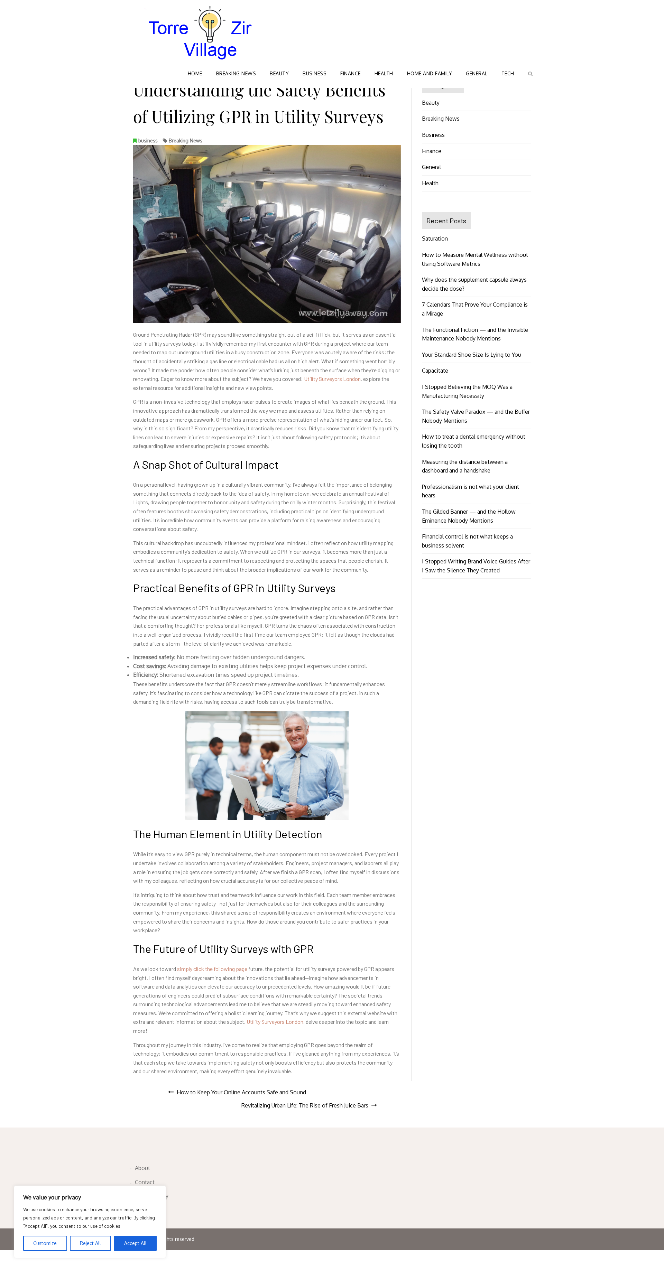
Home (195, 73)
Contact (145, 1182)
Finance (350, 73)
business (148, 140)
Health (384, 73)
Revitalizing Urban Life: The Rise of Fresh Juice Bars (304, 1105)
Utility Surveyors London (332, 378)
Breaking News (236, 73)
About (142, 1168)
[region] (90, 1222)
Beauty (279, 73)
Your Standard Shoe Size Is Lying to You (471, 354)
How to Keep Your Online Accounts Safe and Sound (241, 1092)
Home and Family (429, 73)
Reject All (90, 1243)
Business (314, 73)
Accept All (135, 1243)
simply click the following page (212, 968)
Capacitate (435, 370)
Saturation (435, 238)
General (477, 73)
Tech (507, 73)
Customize (45, 1243)
